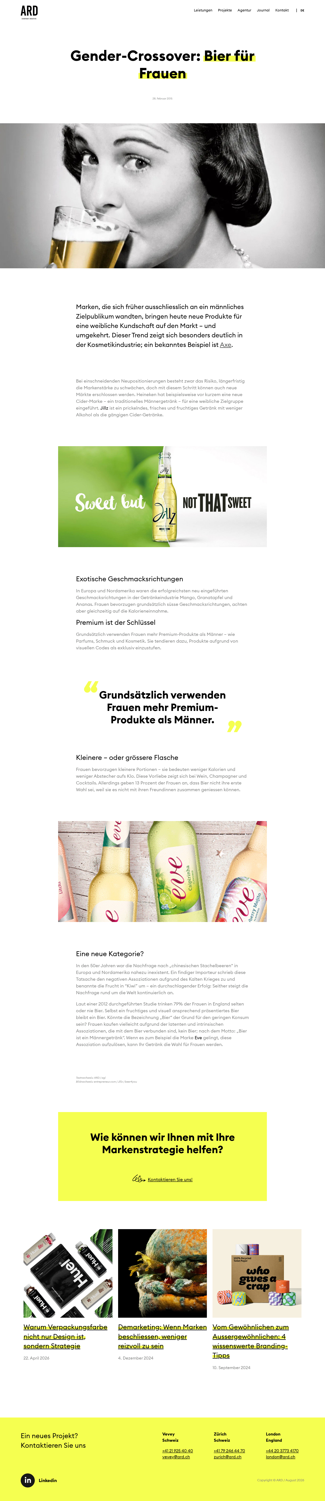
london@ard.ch (280, 1456)
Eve (198, 1037)
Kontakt (282, 10)
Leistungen (203, 10)
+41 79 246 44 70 (229, 1450)
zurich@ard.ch (227, 1456)
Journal (263, 10)
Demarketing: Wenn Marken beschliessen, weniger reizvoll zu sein (162, 1336)
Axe (225, 345)
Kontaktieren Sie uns (55, 1445)
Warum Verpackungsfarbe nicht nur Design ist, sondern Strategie (65, 1336)
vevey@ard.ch (176, 1456)
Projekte (225, 10)
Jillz (104, 408)
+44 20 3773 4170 (282, 1450)
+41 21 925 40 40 (177, 1450)
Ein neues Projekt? (49, 1435)
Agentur (244, 10)
